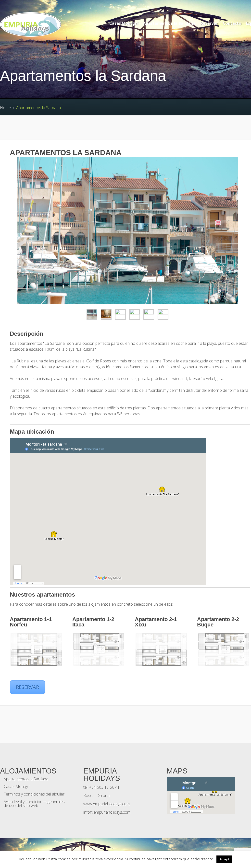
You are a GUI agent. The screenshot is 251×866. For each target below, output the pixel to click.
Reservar (209, 23)
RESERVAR (27, 687)
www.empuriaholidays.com (106, 804)
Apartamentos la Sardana (169, 23)
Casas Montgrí (123, 23)
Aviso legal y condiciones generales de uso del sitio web (34, 803)
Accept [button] (224, 859)
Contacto (232, 23)
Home (5, 107)
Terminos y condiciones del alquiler (34, 794)
